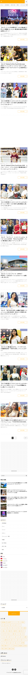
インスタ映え (21, 622)
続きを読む (22, 39)
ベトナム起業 (3, 639)
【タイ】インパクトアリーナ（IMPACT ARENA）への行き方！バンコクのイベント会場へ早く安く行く (13, 275)
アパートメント (14, 622)
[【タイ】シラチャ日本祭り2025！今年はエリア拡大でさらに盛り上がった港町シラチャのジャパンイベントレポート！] (4, 499)
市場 (2, 645)
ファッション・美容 (24, 4)
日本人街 (15, 645)
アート (3, 526)
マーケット (24, 639)
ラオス (4, 563)
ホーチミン (14, 639)
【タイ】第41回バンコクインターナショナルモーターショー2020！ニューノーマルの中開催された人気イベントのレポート (14, 385)
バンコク (18, 633)
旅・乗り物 (24, 256)
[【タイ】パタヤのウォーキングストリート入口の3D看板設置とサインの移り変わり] (4, 514)
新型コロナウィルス (8, 645)
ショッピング (3, 628)
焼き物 (25, 645)
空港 (2, 648)
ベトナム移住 (24, 636)
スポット (3, 533)
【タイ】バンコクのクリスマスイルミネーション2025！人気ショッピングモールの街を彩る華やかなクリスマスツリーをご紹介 (17, 491)
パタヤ (22, 633)
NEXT (26, 437)
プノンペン (13, 636)
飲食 (18, 4)
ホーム (2, 4)
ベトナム (4, 558)
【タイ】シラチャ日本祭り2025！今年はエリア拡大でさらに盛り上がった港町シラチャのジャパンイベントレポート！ (17, 498)
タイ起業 (16, 25)
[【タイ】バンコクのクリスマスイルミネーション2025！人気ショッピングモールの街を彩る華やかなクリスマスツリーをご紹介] (4, 492)
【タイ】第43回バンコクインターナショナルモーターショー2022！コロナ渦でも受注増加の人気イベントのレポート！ (14, 102)
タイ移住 (9, 631)
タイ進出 (11, 99)
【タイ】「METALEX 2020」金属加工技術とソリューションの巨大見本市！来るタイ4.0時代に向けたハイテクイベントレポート (14, 312)
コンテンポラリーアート (16, 625)
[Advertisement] (14, 130)
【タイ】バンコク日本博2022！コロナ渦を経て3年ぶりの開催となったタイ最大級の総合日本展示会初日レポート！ (14, 29)
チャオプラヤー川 (4, 633)
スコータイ (15, 628)
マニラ (19, 639)
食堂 (13, 648)
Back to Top (14, 613)
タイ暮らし (3, 631)
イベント (24, 10)
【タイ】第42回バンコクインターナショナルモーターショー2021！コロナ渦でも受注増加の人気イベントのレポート (14, 203)
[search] (26, 476)
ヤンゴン (13, 642)
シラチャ (9, 628)
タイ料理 (24, 628)
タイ (13, 25)
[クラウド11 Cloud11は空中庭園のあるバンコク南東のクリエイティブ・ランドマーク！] (4, 485)
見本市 (6, 648)
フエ (8, 636)
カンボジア (4, 565)
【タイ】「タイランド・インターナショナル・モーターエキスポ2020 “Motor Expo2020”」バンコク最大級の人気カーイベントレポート (14, 238)
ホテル (9, 639)
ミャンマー (4, 560)
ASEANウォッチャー (17, 672)
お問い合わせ (3, 656)
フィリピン (4, 567)
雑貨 (10, 648)
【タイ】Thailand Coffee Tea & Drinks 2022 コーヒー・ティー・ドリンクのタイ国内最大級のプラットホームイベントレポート (14, 167)
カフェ (2, 625)
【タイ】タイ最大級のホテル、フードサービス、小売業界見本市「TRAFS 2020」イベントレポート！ (14, 348)
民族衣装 (20, 645)
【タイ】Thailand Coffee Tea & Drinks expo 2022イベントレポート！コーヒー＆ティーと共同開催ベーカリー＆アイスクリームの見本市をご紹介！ (14, 66)
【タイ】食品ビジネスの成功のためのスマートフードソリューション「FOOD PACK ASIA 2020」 (14, 421)
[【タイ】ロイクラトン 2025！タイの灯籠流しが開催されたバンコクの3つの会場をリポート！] (4, 507)
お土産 (8, 622)
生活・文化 (13, 4)
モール (8, 642)
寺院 (23, 642)
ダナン (23, 631)
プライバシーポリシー (6, 663)
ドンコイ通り (12, 633)
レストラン (18, 642)
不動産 (3, 539)
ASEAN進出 (7, 4)
